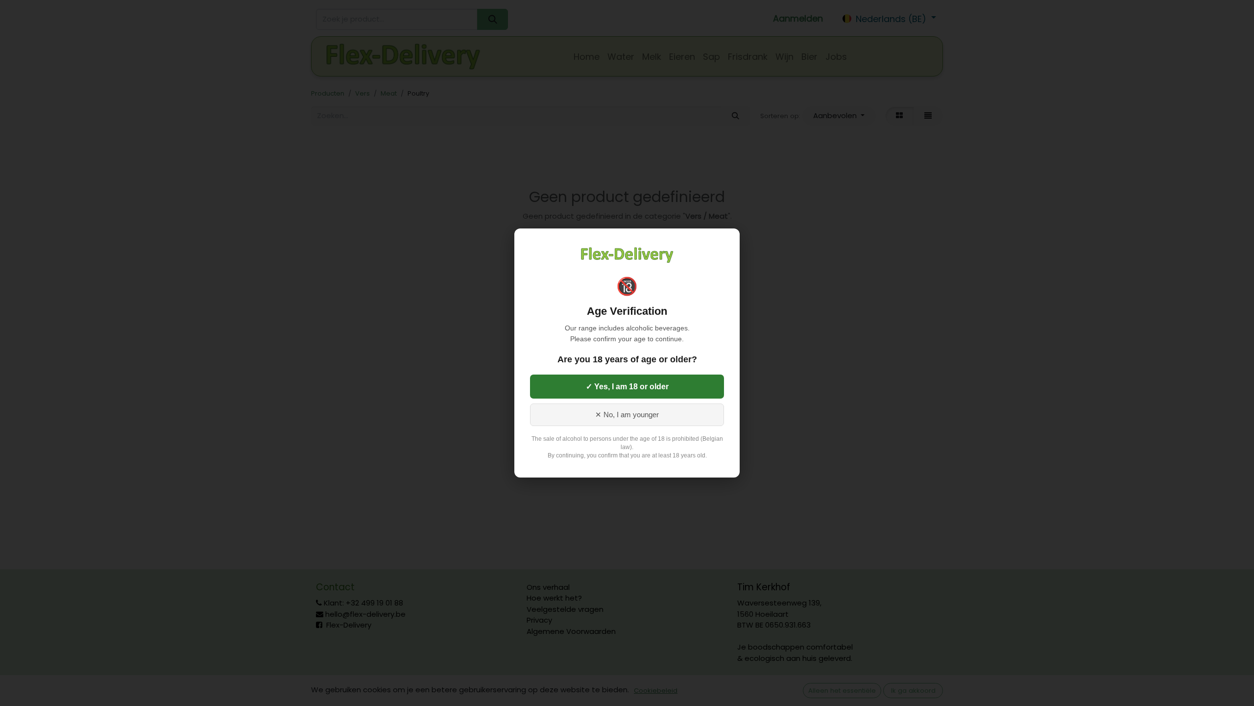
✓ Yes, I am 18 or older (627, 386)
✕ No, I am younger (627, 415)
